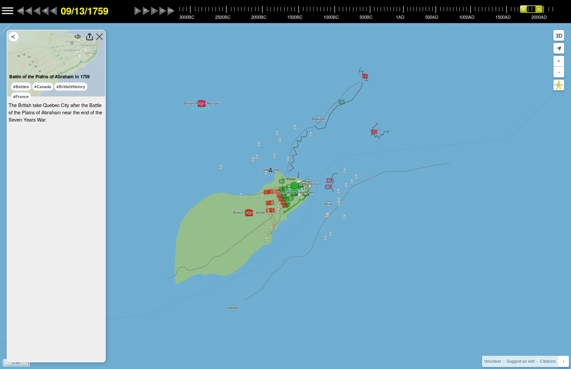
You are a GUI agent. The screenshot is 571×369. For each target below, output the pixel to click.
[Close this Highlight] (99, 37)
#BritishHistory (71, 87)
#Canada (42, 87)
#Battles (21, 87)
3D (558, 35)
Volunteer (492, 361)
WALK (558, 85)
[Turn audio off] (78, 37)
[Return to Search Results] (14, 37)
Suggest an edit (521, 361)
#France (21, 96)
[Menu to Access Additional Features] (8, 11)
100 (21, 10)
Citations (548, 361)
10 (29, 10)
